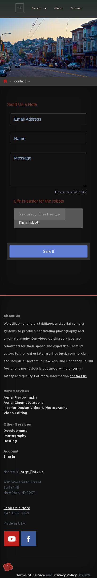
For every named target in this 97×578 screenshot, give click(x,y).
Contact (76, 8)
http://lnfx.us (32, 472)
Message (22, 158)
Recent (37, 8)
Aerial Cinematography (24, 402)
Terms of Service (30, 575)
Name (19, 138)
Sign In (9, 456)
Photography (15, 436)
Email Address (27, 119)
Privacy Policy (65, 575)
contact (20, 81)
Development (15, 431)
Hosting (10, 441)
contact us (78, 376)
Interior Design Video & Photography (35, 408)
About (58, 8)
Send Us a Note (17, 508)
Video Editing (15, 413)
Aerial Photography (20, 397)
